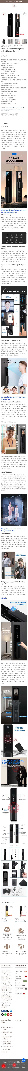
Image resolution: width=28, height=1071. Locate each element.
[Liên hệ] (3, 1066)
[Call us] (5, 1014)
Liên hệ (20, 1064)
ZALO (23, 1060)
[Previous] (3, 24)
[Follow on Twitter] (11, 1011)
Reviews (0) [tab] (4, 126)
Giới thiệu (5, 1064)
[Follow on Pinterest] (8, 1014)
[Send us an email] (2, 1014)
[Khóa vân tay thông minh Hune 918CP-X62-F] (21, 911)
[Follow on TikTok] (8, 1011)
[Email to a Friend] (11, 114)
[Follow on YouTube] (11, 1014)
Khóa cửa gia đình (11, 107)
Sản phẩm (8, 45)
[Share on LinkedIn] (16, 114)
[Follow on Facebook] (2, 1011)
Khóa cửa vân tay (20, 107)
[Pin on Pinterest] (14, 114)
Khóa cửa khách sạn (19, 45)
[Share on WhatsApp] (2, 114)
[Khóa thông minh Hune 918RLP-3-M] (7, 911)
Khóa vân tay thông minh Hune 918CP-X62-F (20, 921)
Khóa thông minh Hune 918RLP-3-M (7, 920)
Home (2, 45)
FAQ (24, 1064)
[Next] (24, 24)
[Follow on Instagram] (5, 1011)
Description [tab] (4, 123)
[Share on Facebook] (5, 114)
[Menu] (2, 6)
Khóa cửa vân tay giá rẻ (8, 46)
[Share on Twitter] (8, 114)
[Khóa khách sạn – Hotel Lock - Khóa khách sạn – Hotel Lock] (14, 6)
